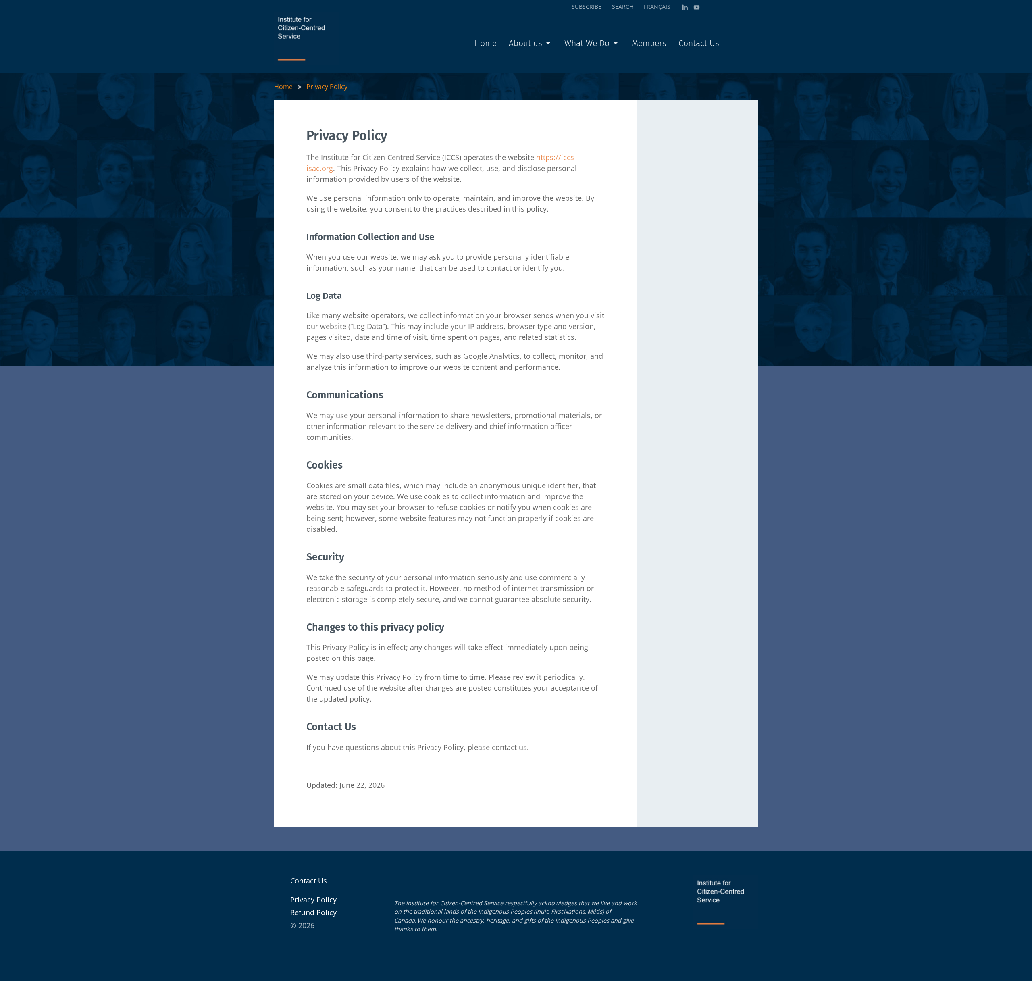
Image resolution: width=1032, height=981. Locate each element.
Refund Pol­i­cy (313, 912)
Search (622, 6)
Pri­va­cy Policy (326, 86)
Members (649, 43)
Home (485, 43)
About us (525, 43)
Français (657, 6)
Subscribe (586, 6)
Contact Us (698, 43)
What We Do (587, 43)
